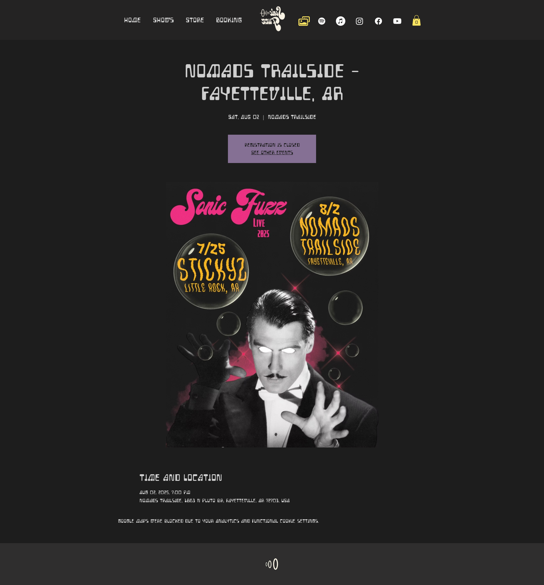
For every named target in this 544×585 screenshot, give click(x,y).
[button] (416, 20)
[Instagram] (359, 21)
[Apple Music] (340, 21)
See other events (272, 152)
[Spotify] (321, 21)
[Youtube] (397, 21)
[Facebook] (378, 21)
